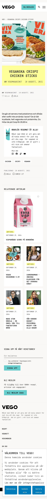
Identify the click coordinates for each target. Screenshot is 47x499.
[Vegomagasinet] (8, 7)
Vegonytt (5, 433)
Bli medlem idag (15, 392)
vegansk (27, 161)
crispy (17, 161)
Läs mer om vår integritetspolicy (24, 482)
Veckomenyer (6, 438)
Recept (4, 428)
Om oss (4, 446)
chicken (8, 161)
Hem (3, 19)
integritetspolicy (15, 363)
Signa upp (12, 367)
